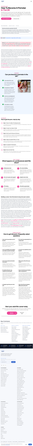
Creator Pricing (3, 404)
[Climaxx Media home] (2, 1)
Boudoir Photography (20, 423)
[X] (1, 365)
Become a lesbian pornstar (4, 328)
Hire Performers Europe (20, 407)
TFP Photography (19, 425)
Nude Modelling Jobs (20, 384)
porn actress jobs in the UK (10, 43)
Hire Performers (19, 404)
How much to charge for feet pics (16, 334)
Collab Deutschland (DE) (4, 415)
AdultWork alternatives (15, 341)
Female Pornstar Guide (20, 373)
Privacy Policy (10, 441)
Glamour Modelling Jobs (20, 380)
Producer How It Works (20, 412)
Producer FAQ (19, 415)
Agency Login (3, 438)
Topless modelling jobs (25, 334)
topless (14, 45)
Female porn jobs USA (4, 330)
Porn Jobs (2, 372)
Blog (1, 434)
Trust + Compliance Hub (4, 441)
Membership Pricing (4, 431)
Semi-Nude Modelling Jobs (21, 381)
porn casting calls (14, 220)
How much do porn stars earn (5, 332)
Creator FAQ (2, 423)
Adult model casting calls (25, 329)
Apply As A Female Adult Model (21, 370)
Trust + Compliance (4, 432)
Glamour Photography (20, 422)
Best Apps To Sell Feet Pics (21, 392)
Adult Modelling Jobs (20, 369)
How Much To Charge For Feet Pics (22, 394)
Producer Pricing (19, 414)
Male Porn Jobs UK (3, 380)
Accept (30, 444)
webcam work (27, 45)
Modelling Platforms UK (20, 387)
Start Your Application (5, 18)
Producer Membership (20, 403)
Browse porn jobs (16, 18)
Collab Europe (3, 414)
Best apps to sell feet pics (15, 333)
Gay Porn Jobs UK (3, 381)
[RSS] (5, 365)
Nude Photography (19, 421)
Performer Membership (4, 369)
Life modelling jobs (24, 337)
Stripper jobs (24, 338)
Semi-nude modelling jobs (25, 333)
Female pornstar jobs (3, 329)
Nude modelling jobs (25, 330)
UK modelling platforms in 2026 (16, 225)
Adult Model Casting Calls (20, 372)
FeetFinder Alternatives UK (21, 395)
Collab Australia (3, 412)
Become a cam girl (14, 338)
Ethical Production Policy (21, 441)
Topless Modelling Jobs (20, 383)
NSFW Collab (3, 419)
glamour (10, 45)
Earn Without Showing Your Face (22, 398)
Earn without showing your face (16, 329)
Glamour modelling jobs (25, 332)
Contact (2, 435)
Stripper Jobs (19, 388)
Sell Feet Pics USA (3, 422)
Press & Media (3, 428)
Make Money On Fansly (4, 421)
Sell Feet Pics (19, 391)
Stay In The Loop (3, 358)
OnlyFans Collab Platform (4, 403)
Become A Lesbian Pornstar (21, 377)
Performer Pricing (3, 370)
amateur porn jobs (16, 223)
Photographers (19, 419)
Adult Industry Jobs (3, 373)
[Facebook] (3, 365)
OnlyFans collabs (14, 328)
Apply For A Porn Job (4, 377)
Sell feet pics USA (14, 332)
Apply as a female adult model (26, 328)
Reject (26, 444)
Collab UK (2, 408)
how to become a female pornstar (25, 42)
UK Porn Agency (3, 384)
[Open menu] (31, 1)
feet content (21, 45)
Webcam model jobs (14, 337)
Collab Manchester (3, 407)
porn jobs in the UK (4, 223)
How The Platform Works (4, 376)
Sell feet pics (13, 330)
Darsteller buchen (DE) (20, 408)
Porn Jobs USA (3, 383)
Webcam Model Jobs (20, 399)
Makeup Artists (19, 418)
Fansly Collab (3, 418)
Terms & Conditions (15, 441)
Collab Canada (3, 411)
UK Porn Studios (19, 411)
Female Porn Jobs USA (20, 376)
